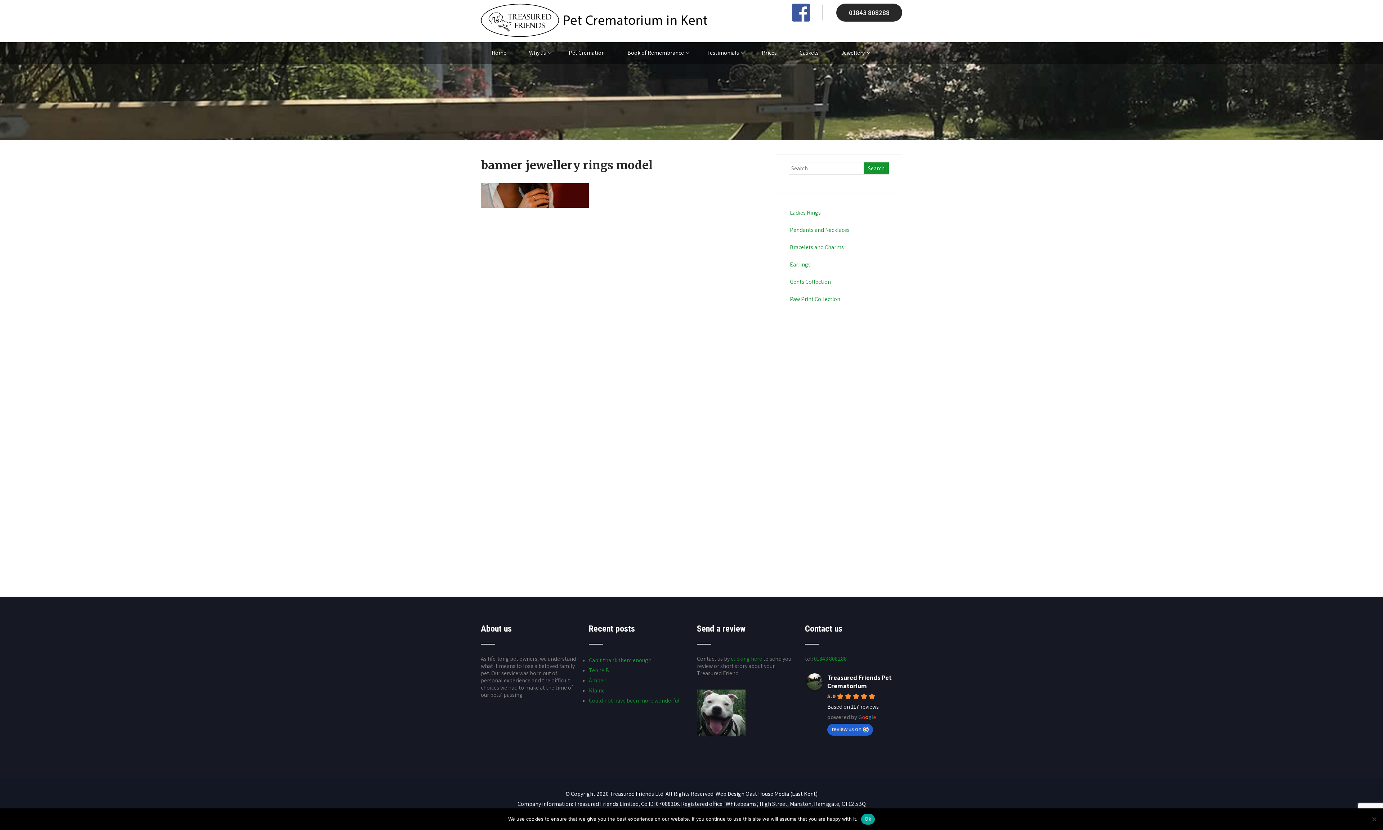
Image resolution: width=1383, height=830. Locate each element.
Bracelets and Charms (817, 247)
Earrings (800, 264)
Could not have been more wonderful (634, 700)
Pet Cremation (587, 53)
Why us (537, 53)
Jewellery (853, 53)
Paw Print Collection (815, 299)
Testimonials (723, 53)
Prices (769, 53)
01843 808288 (869, 12)
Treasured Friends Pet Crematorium (859, 681)
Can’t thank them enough (620, 660)
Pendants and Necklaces (820, 230)
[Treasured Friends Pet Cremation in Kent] (594, 35)
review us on (846, 729)
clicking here (746, 659)
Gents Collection (810, 282)
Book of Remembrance (655, 53)
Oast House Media (767, 794)
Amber (597, 680)
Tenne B (599, 670)
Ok (868, 819)
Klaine (597, 690)
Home (499, 53)
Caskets (809, 53)
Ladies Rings (805, 212)
